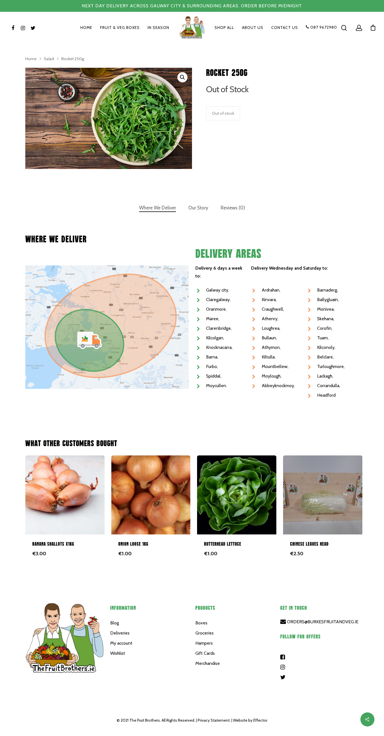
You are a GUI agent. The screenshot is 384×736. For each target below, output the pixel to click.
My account (121, 643)
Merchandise (207, 663)
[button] (182, 77)
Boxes (201, 623)
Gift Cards (205, 653)
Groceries (204, 633)
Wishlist (117, 653)
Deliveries (120, 633)
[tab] (158, 208)
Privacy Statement (214, 720)
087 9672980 (323, 27)
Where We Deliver (157, 208)
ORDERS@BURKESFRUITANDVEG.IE (322, 621)
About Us (252, 28)
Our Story (198, 208)
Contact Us (284, 28)
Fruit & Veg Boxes (120, 28)
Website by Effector (250, 720)
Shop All (224, 28)
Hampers (204, 643)
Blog (114, 623)
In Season (158, 28)
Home (86, 28)
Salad (49, 58)
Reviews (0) (233, 208)
